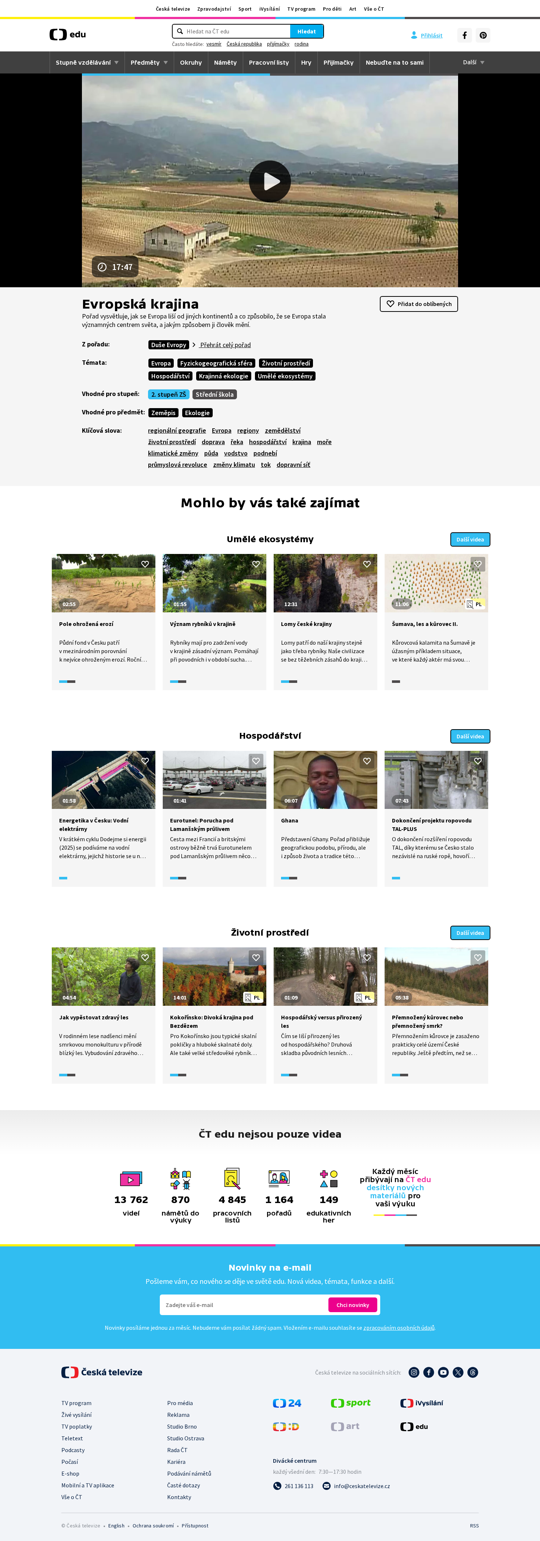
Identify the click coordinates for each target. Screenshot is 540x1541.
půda (211, 453)
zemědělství (282, 430)
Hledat (307, 31)
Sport (245, 9)
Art (353, 9)
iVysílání (269, 9)
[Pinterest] (483, 35)
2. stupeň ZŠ (168, 394)
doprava (213, 442)
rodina (302, 43)
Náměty (225, 62)
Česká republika (244, 43)
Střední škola (215, 394)
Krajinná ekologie (223, 376)
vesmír (214, 43)
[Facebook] (464, 35)
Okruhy (191, 62)
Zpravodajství (214, 9)
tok (266, 464)
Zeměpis (163, 412)
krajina (301, 442)
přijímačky (278, 43)
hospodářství (268, 442)
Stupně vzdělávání (83, 62)
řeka (237, 442)
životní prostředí (172, 442)
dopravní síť (293, 464)
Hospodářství (170, 376)
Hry (306, 62)
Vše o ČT (374, 9)
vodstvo (236, 453)
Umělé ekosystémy (285, 376)
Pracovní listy (269, 62)
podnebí (265, 453)
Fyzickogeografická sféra (216, 363)
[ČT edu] (68, 37)
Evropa (161, 363)
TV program (301, 9)
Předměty (145, 62)
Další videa (470, 539)
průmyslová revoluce (177, 464)
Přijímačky (339, 62)
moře (324, 442)
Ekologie (197, 412)
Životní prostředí (286, 363)
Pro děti (332, 9)
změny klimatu (234, 464)
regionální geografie (177, 430)
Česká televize (173, 9)
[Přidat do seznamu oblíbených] (145, 564)
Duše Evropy (168, 345)
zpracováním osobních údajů (399, 1327)
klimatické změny (173, 453)
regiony (248, 430)
